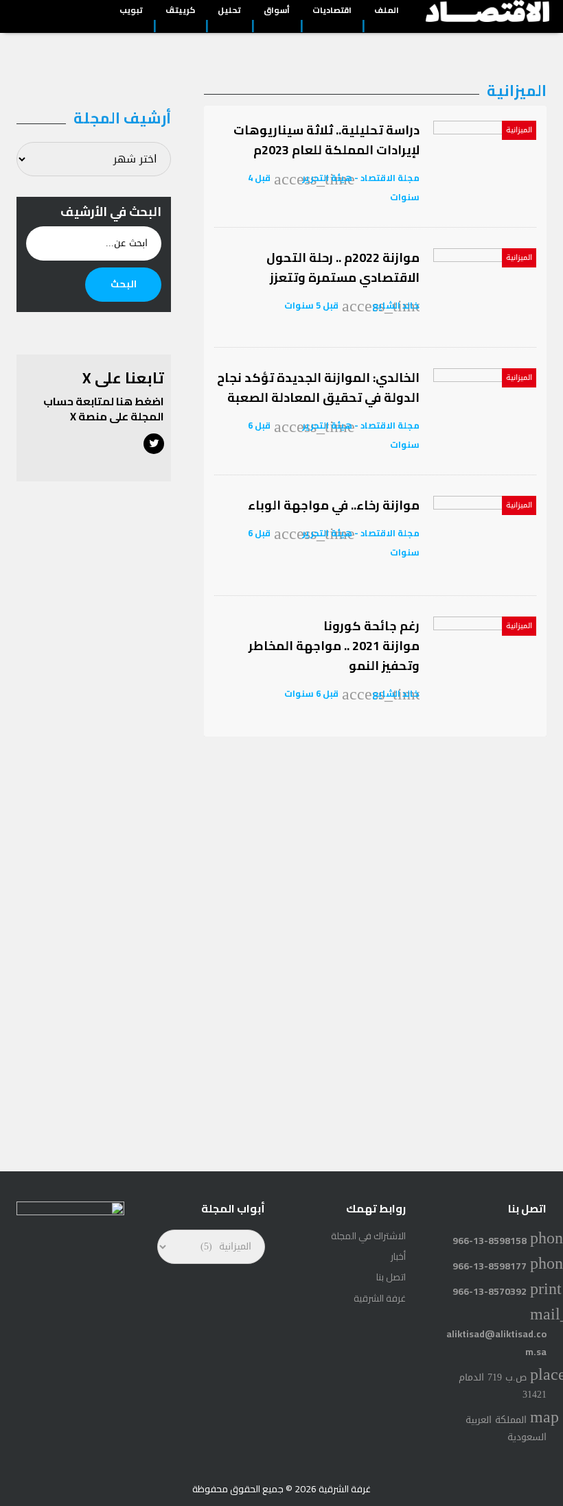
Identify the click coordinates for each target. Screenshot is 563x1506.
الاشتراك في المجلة (368, 1236)
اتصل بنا (391, 1277)
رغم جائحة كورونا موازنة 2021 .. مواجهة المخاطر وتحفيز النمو (334, 645)
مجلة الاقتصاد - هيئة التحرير (361, 177)
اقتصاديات (332, 12)
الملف (386, 12)
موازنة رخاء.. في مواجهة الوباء (334, 505)
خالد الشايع (395, 305)
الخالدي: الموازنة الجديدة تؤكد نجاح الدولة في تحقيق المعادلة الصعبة (318, 387)
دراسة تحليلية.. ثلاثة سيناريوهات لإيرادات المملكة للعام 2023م (326, 140)
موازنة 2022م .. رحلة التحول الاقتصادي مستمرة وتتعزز (343, 267)
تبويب (131, 12)
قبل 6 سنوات (311, 693)
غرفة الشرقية (380, 1298)
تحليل (229, 12)
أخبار (398, 1256)
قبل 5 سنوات (311, 305)
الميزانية (519, 130)
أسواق (277, 12)
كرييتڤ (180, 12)
